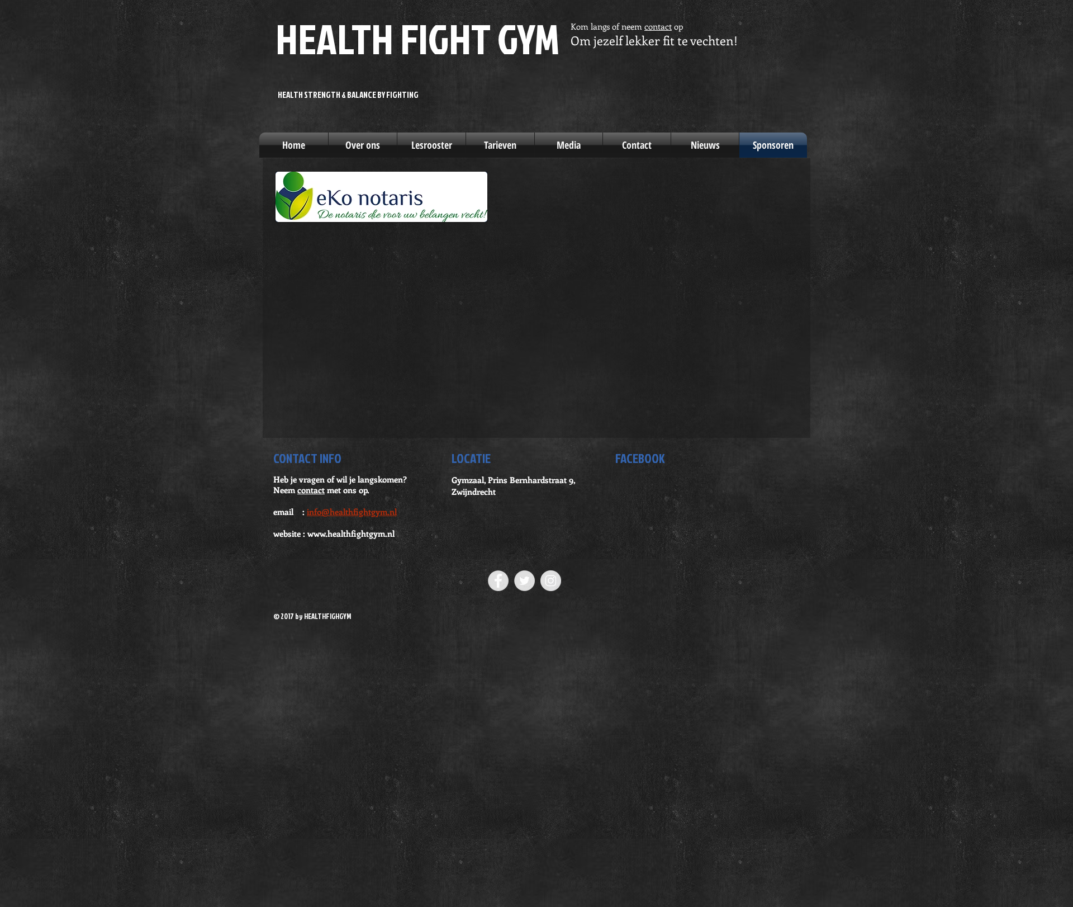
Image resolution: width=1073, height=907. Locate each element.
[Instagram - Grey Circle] (550, 580)
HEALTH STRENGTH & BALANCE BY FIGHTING (348, 95)
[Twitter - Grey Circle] (524, 580)
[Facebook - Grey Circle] (498, 580)
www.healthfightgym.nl (351, 533)
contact (658, 26)
